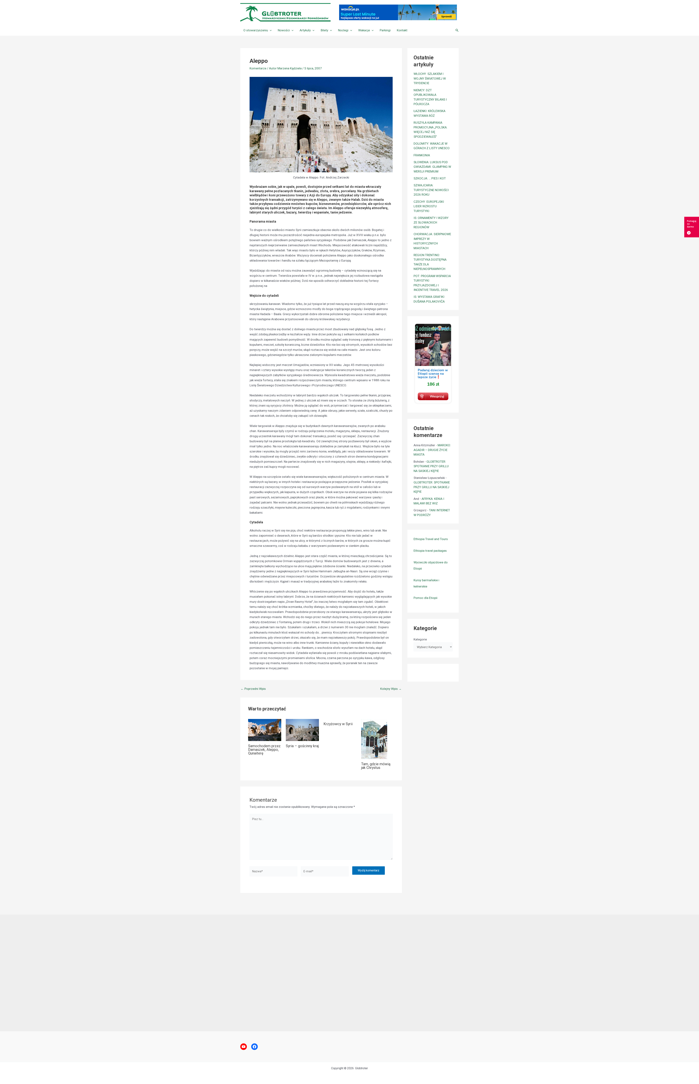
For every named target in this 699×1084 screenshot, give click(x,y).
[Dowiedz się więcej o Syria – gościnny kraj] (302, 730)
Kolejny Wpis (391, 688)
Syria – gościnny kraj (302, 746)
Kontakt (402, 30)
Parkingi (385, 30)
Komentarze (258, 68)
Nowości (284, 30)
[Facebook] (254, 1046)
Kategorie (420, 639)
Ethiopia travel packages (430, 550)
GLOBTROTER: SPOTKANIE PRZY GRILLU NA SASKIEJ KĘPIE (431, 466)
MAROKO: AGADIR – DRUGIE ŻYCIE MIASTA (432, 449)
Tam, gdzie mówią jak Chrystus (375, 766)
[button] (270, 30)
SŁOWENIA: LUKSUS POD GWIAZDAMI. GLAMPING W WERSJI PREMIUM (432, 166)
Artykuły (305, 30)
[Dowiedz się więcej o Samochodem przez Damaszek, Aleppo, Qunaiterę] (264, 730)
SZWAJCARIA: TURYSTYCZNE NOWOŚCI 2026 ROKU (431, 189)
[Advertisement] (349, 973)
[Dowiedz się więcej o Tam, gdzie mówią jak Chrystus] (374, 739)
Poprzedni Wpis (253, 688)
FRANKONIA (422, 155)
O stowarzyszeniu (255, 30)
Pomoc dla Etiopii (425, 598)
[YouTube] (243, 1046)
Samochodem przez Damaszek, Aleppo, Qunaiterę (264, 749)
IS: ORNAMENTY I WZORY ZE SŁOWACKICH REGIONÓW (431, 222)
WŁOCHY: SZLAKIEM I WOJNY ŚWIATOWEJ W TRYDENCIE (430, 78)
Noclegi (343, 30)
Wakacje (364, 30)
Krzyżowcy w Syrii (338, 724)
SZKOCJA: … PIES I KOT (430, 178)
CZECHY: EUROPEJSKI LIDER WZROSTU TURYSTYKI (429, 206)
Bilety (324, 30)
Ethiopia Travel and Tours (431, 539)
